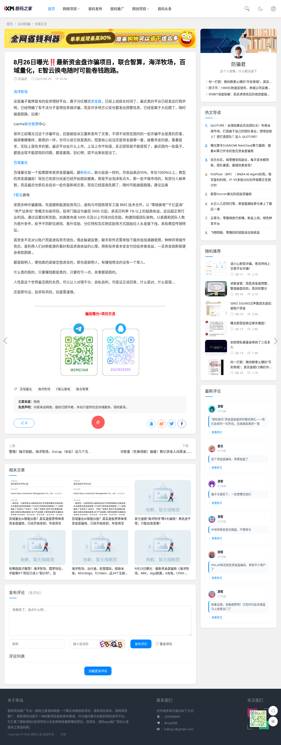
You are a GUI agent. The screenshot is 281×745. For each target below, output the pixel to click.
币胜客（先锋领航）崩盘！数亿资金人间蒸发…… (155, 451)
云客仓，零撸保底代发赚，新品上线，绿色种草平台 (241, 220)
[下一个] (275, 340)
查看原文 (217, 432)
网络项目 (70, 8)
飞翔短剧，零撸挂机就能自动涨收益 (235, 232)
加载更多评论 (98, 671)
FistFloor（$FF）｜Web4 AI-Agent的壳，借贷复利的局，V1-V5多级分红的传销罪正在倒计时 (241, 179)
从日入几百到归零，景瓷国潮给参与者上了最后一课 (241, 206)
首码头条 (165, 8)
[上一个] (5, 340)
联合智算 (32, 123)
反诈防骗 (24, 24)
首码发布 (95, 8)
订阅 (63, 734)
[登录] (273, 9)
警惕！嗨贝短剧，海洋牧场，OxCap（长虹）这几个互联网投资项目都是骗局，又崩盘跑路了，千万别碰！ (86, 451)
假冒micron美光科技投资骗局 (231, 194)
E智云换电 (63, 389)
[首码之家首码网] (18, 13)
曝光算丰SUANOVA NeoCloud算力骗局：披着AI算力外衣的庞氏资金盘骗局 (241, 148)
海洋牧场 (21, 91)
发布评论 (141, 644)
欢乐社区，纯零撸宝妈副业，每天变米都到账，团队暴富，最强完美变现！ (240, 162)
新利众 (85, 172)
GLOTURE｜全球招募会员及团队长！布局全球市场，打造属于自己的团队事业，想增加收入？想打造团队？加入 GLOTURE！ (241, 130)
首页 (51, 8)
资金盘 (96, 101)
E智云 (18, 194)
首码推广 (117, 8)
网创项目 (139, 8)
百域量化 (21, 162)
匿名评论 (166, 644)
